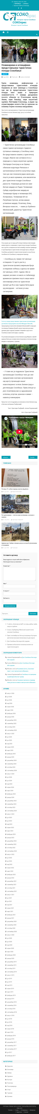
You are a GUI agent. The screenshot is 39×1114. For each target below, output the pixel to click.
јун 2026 (9, 700)
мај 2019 (9, 985)
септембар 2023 (12, 810)
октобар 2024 (11, 767)
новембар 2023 (11, 804)
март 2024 (10, 790)
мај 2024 (9, 784)
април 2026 (10, 706)
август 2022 (10, 854)
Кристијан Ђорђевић (17, 519)
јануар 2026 (10, 717)
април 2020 (10, 948)
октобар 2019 (11, 968)
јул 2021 (9, 898)
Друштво (5, 74)
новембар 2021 (11, 884)
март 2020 (10, 951)
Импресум (32, 1110)
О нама (17, 1110)
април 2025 (10, 747)
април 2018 (10, 1029)
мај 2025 (9, 743)
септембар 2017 (12, 1049)
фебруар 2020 (11, 955)
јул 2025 (9, 737)
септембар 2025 (12, 730)
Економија (10, 1069)
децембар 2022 (12, 841)
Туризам (9, 1093)
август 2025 (10, 733)
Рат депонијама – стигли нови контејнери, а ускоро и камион (18, 516)
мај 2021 (9, 904)
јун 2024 (9, 780)
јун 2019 (9, 982)
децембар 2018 (12, 1002)
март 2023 (10, 831)
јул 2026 (9, 696)
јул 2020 (9, 938)
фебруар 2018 (11, 1035)
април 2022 (10, 867)
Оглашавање (24, 1110)
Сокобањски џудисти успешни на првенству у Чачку (33, 457)
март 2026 (10, 710)
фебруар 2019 (11, 995)
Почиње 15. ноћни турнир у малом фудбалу (15, 489)
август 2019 (10, 975)
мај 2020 (9, 945)
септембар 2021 (12, 891)
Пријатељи (19, 1112)
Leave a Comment (25, 77)
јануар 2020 (10, 958)
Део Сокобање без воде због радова (18, 641)
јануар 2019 (10, 998)
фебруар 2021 (11, 915)
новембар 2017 (11, 1045)
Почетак (10, 1110)
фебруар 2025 (11, 753)
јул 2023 (9, 817)
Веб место (6, 598)
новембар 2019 (11, 965)
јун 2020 (9, 941)
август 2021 (10, 894)
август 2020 (10, 935)
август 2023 (10, 814)
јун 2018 (9, 1022)
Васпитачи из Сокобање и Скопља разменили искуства (7, 457)
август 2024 (10, 774)
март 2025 (10, 750)
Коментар (6, 566)
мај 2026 (9, 703)
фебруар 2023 (11, 834)
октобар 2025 (11, 727)
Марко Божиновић (17, 491)
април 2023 (10, 827)
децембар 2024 (12, 760)
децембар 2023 (12, 800)
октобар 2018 (11, 1008)
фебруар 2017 (11, 1055)
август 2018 (10, 1015)
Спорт (9, 1089)
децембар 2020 (12, 921)
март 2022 (10, 871)
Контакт (26, 1112)
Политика (10, 1083)
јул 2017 (9, 1052)
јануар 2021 (10, 918)
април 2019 (10, 988)
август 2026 (10, 693)
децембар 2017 (12, 1042)
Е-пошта (6, 591)
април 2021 (10, 908)
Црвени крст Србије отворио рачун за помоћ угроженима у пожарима (19, 544)
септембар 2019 (12, 972)
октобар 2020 (11, 928)
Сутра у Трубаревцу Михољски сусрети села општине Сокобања (20, 631)
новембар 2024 (11, 764)
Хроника (9, 1096)
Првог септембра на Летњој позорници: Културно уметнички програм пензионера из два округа (22, 637)
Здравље (10, 1076)
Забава (9, 1073)
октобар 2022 (11, 847)
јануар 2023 (10, 837)
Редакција (15, 77)
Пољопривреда (11, 1086)
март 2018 (10, 1032)
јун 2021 (9, 901)
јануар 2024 (10, 797)
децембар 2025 (12, 720)
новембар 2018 (11, 1005)
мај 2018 (9, 1025)
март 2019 (10, 992)
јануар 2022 (10, 878)
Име (5, 583)
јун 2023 (9, 821)
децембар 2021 (12, 881)
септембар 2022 (12, 851)
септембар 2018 (12, 1012)
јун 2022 (9, 861)
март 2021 (10, 911)
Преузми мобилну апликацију (21, 5)
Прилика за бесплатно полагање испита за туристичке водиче (20, 646)
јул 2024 (9, 777)
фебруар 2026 (11, 713)
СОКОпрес (19, 22)
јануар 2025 (10, 757)
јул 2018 (9, 1019)
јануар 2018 (10, 1039)
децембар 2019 (12, 962)
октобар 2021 (11, 888)
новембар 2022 (11, 844)
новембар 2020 (11, 925)
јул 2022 (9, 857)
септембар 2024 (12, 770)
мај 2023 (9, 824)
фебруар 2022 (11, 874)
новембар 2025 (11, 723)
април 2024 (10, 787)
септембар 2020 (12, 931)
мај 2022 (9, 864)
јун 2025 (9, 740)
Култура (9, 1079)
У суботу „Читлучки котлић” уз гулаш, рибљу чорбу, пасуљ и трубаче (22, 625)
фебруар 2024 (11, 794)
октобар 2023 (11, 807)
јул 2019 (9, 978)
